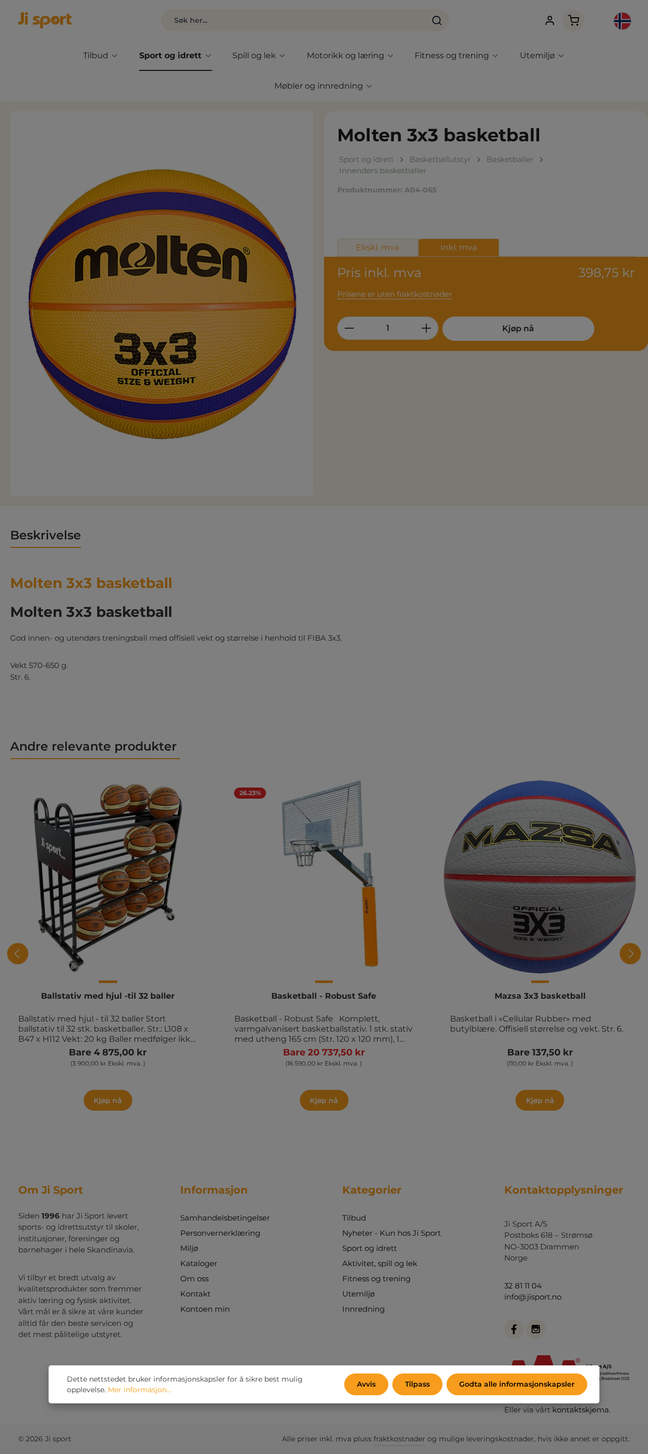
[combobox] (293, 20)
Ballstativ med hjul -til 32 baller (108, 996)
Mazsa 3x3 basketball (540, 996)
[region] (162, 303)
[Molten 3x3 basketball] (161, 303)
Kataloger (198, 1263)
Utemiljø (358, 1294)
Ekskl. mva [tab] (377, 247)
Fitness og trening (376, 1278)
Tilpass (417, 1384)
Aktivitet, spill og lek (379, 1263)
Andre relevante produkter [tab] (95, 746)
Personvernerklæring (220, 1233)
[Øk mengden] (426, 328)
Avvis (366, 1384)
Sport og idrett (369, 1248)
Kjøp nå (518, 328)
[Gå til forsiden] (44, 20)
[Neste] (630, 953)
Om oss (194, 1278)
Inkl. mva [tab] (458, 247)
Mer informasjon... (139, 1389)
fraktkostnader (399, 1438)
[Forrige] (17, 953)
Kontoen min (205, 1309)
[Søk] (437, 20)
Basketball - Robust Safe (323, 996)
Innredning (363, 1309)
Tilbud (354, 1218)
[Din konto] (549, 20)
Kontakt (195, 1294)
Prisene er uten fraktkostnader (394, 294)
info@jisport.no (532, 1297)
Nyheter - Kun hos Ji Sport (391, 1233)
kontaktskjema (580, 1409)
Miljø (189, 1248)
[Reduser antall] (349, 328)
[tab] (45, 536)
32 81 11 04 (523, 1285)
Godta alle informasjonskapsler (517, 1384)
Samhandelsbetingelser (225, 1218)
